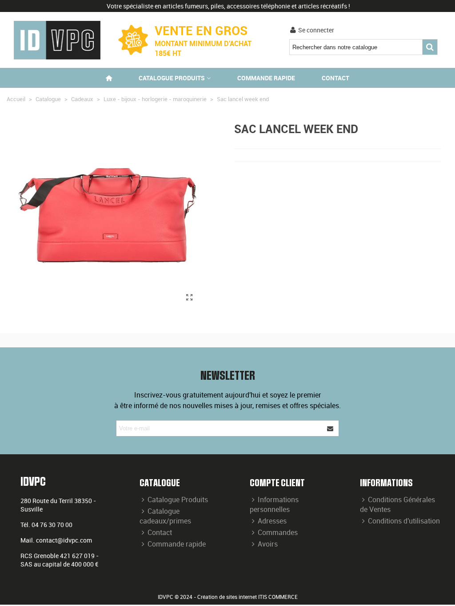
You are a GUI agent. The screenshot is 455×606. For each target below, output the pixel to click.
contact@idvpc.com (64, 540)
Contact (335, 78)
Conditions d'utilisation (404, 521)
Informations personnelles (274, 504)
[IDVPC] (57, 40)
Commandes (278, 532)
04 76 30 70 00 (52, 524)
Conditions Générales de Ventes (397, 504)
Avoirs (268, 544)
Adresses (272, 521)
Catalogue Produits (178, 499)
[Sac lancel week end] (189, 297)
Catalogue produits (172, 78)
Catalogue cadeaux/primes (165, 516)
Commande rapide (266, 78)
